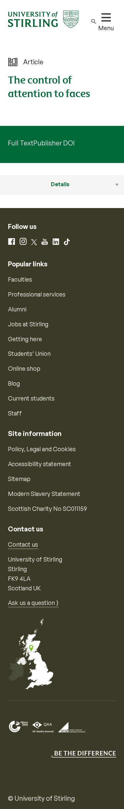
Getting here (25, 339)
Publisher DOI (54, 143)
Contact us (23, 544)
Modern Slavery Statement (44, 493)
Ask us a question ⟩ (33, 602)
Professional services (36, 294)
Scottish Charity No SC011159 (47, 508)
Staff (15, 413)
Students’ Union (29, 353)
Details (60, 184)
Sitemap (19, 478)
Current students (31, 398)
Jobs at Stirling (28, 324)
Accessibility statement (39, 463)
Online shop (24, 368)
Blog (14, 383)
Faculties (20, 279)
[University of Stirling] (43, 18)
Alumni (17, 309)
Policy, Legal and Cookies (42, 449)
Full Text (20, 143)
